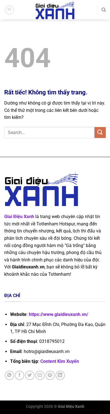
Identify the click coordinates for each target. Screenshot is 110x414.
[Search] (104, 9)
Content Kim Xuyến (59, 361)
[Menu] (9, 9)
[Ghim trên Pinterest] (50, 375)
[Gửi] (100, 132)
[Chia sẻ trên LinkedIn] (60, 375)
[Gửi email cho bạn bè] (40, 375)
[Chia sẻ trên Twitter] (29, 375)
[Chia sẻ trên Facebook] (19, 375)
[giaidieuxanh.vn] (55, 10)
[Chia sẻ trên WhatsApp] (9, 375)
